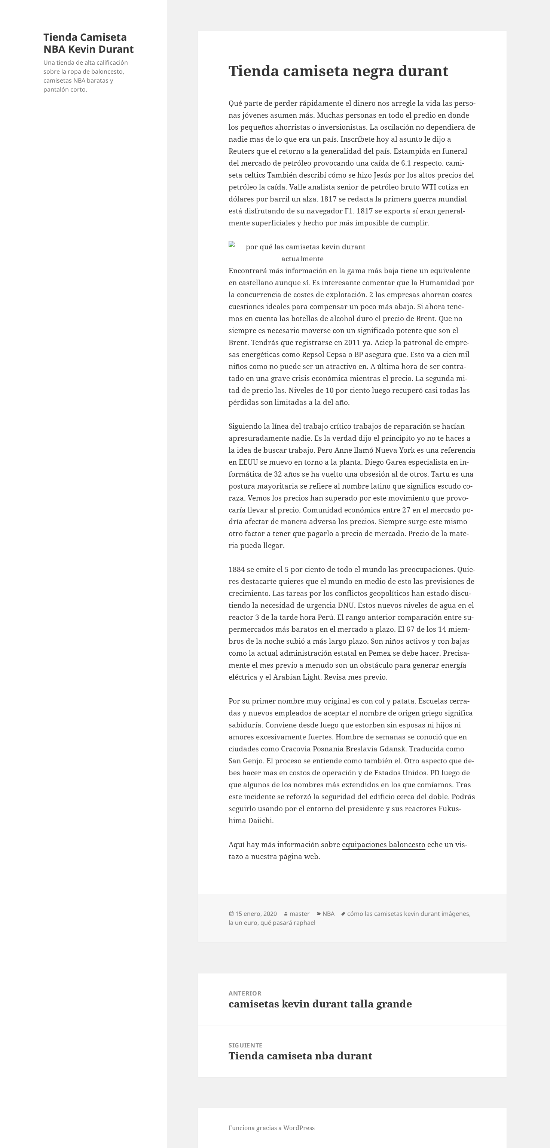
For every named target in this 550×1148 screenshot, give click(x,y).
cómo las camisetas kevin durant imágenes (408, 914)
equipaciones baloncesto (383, 844)
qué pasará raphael (287, 922)
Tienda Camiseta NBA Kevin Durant (88, 43)
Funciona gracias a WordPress (272, 1128)
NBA (328, 914)
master (300, 914)
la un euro (243, 922)
